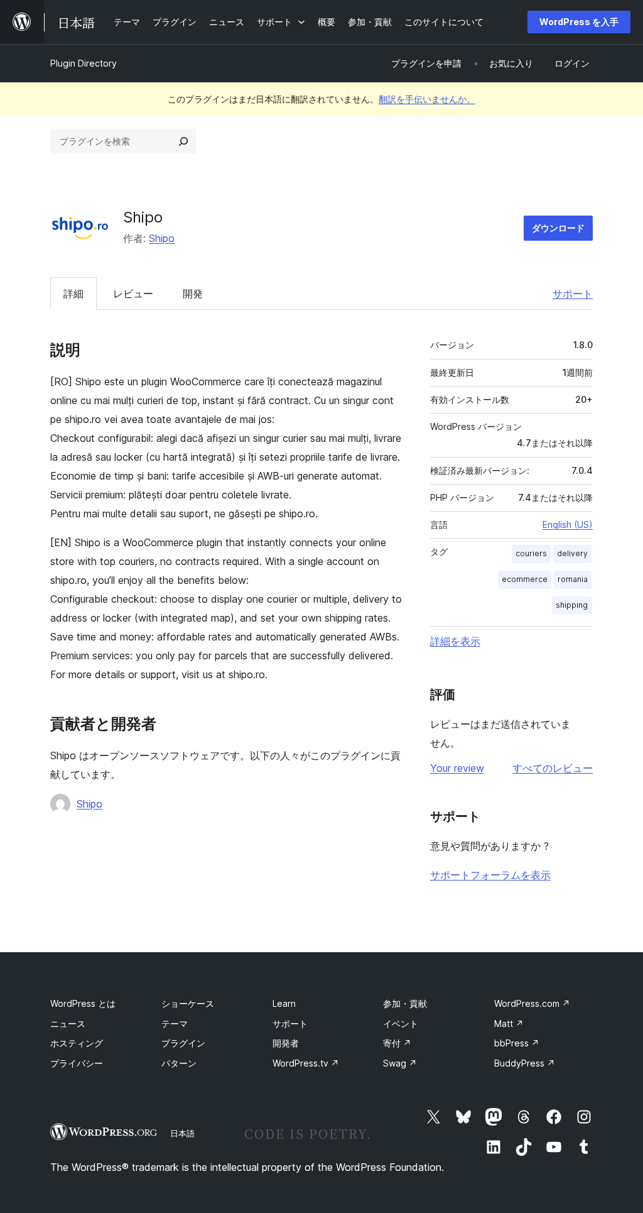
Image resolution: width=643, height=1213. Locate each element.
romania (573, 579)
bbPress (516, 1043)
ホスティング (76, 1043)
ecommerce (525, 579)
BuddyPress (524, 1063)
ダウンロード (558, 227)
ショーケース (187, 1003)
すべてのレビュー (552, 768)
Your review (457, 768)
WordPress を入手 (579, 21)
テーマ (174, 1023)
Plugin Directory (83, 63)
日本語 (182, 1133)
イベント (400, 1023)
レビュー (133, 293)
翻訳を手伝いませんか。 (427, 99)
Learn (284, 1003)
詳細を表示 (455, 641)
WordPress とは (83, 1003)
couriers (531, 553)
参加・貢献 (405, 1003)
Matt (509, 1023)
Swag (400, 1063)
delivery (572, 553)
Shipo (162, 238)
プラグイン (183, 1043)
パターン (179, 1063)
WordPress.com (532, 1003)
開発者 (286, 1043)
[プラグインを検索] (183, 141)
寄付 (397, 1043)
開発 (193, 293)
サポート (573, 293)
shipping (572, 605)
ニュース (67, 1023)
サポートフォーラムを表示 (490, 875)
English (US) (568, 524)
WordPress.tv (306, 1063)
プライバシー (76, 1063)
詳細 (73, 293)
